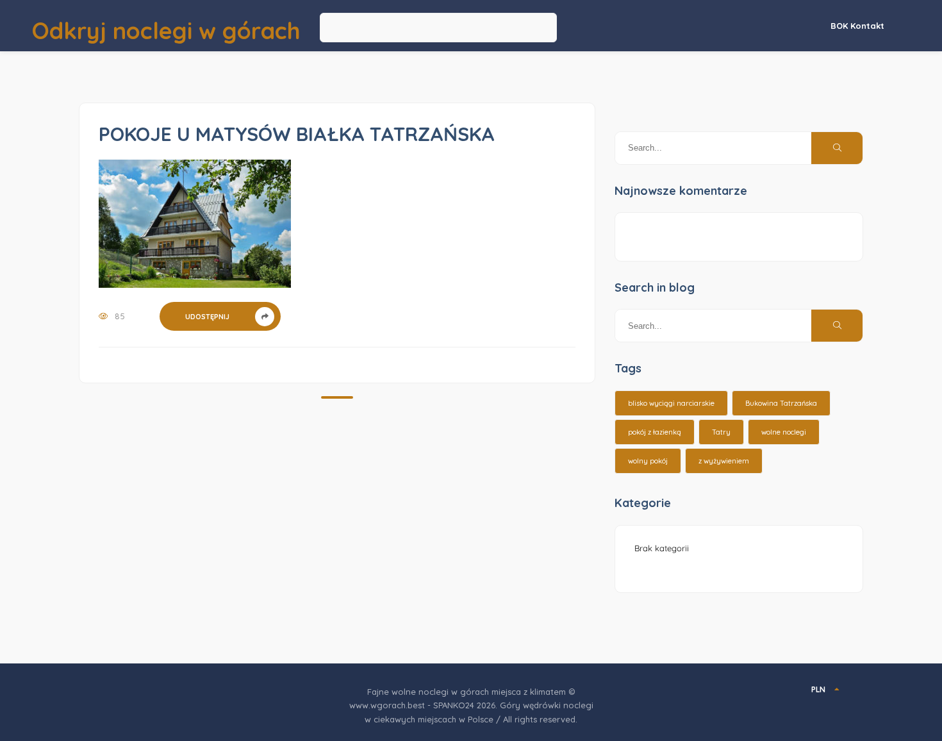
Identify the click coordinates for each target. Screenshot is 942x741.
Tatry (721, 432)
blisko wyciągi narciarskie (671, 403)
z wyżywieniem (723, 460)
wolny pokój (648, 460)
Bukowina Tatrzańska (781, 403)
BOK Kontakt (857, 26)
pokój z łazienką (654, 432)
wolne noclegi (783, 432)
